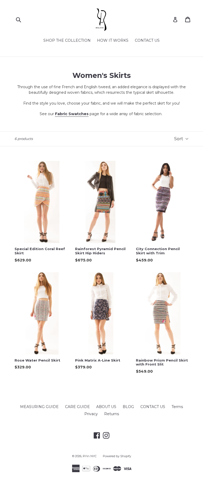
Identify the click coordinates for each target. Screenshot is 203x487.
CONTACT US (147, 40)
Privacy (91, 413)
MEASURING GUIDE (39, 406)
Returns (111, 413)
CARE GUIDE (77, 406)
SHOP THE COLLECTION (67, 40)
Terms (177, 406)
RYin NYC (89, 456)
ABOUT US (106, 406)
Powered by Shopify (117, 456)
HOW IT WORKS (112, 40)
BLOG (128, 406)
